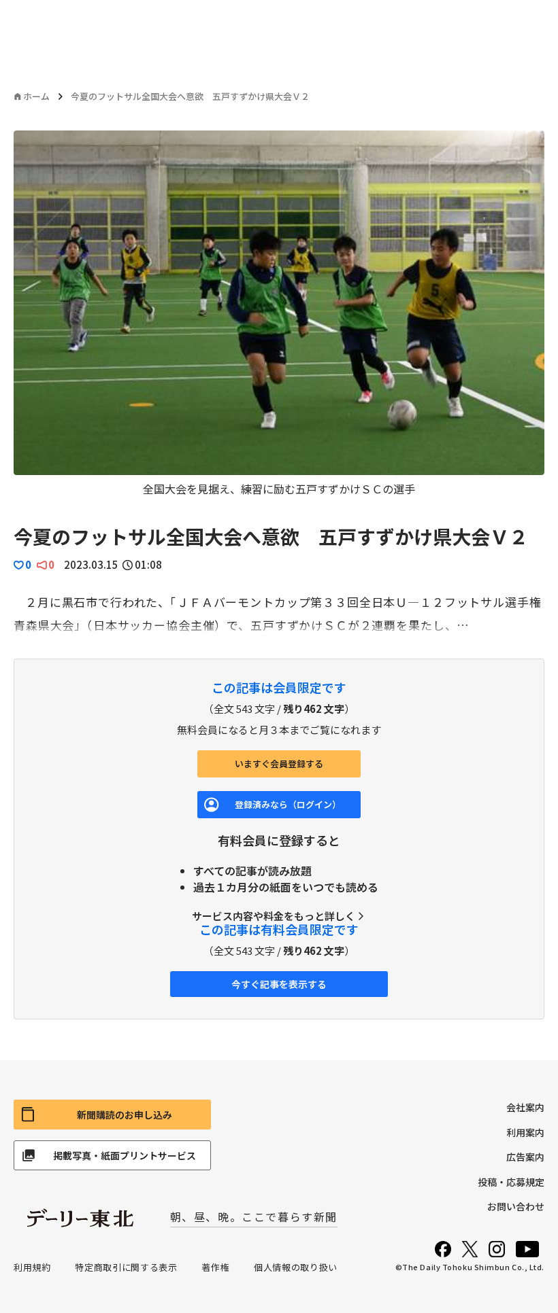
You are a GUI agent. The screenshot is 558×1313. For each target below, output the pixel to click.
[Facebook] (443, 1249)
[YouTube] (527, 1249)
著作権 (215, 1267)
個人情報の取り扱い (296, 1267)
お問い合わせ (515, 1206)
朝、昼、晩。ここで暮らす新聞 (254, 1216)
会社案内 (525, 1107)
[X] (470, 1249)
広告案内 (525, 1156)
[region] (279, 313)
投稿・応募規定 (511, 1182)
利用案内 (525, 1132)
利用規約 (32, 1267)
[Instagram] (496, 1249)
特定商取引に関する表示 (126, 1267)
